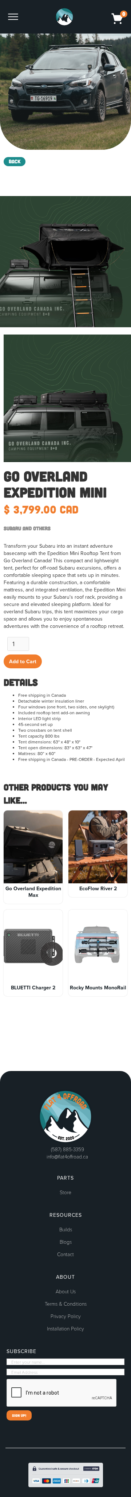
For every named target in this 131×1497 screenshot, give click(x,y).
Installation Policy (65, 1329)
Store (65, 1192)
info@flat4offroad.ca (67, 1156)
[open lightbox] (65, 261)
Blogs (66, 1242)
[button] (16, 17)
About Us (66, 1291)
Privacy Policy (66, 1316)
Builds (65, 1229)
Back (15, 161)
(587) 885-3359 (67, 1149)
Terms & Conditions (66, 1304)
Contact (65, 1254)
